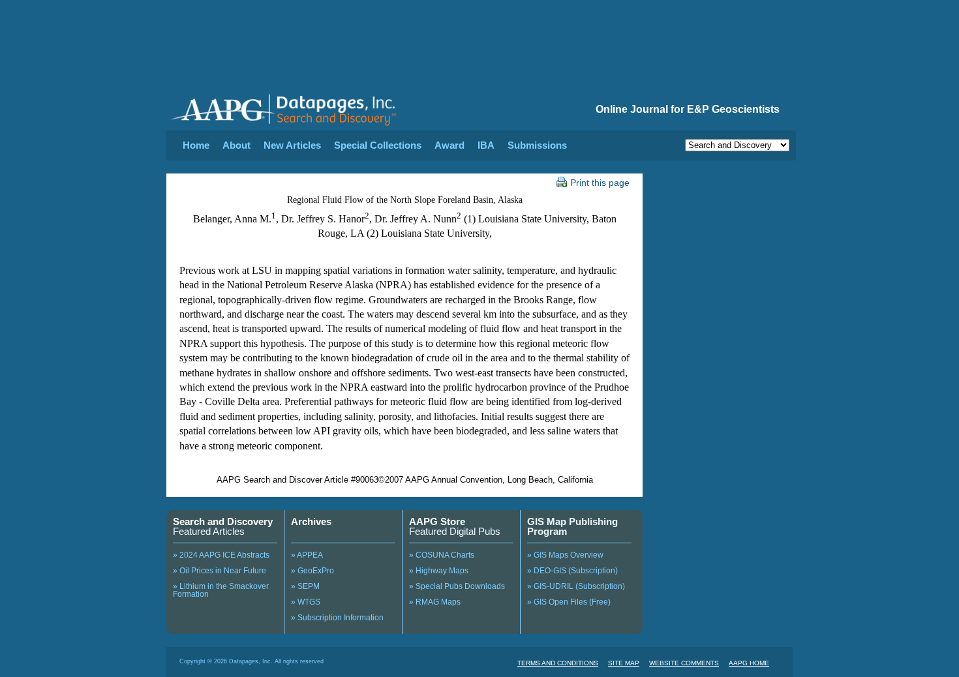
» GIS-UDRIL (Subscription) (576, 586)
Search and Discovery (223, 521)
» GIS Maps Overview (565, 555)
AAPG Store (437, 521)
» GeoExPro (312, 570)
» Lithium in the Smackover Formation (221, 590)
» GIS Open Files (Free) (569, 602)
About (236, 145)
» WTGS (305, 602)
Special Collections (377, 145)
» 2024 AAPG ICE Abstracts (221, 555)
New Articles (292, 145)
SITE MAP (623, 663)
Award (449, 145)
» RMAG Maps (435, 602)
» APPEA (307, 555)
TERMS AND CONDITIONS (557, 663)
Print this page (600, 182)
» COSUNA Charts (441, 555)
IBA (486, 145)
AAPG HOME (749, 663)
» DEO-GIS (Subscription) (572, 570)
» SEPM (305, 586)
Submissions (537, 145)
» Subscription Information (337, 617)
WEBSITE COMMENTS (684, 663)
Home (196, 145)
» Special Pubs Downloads (457, 586)
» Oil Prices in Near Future (219, 570)
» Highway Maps (438, 570)
